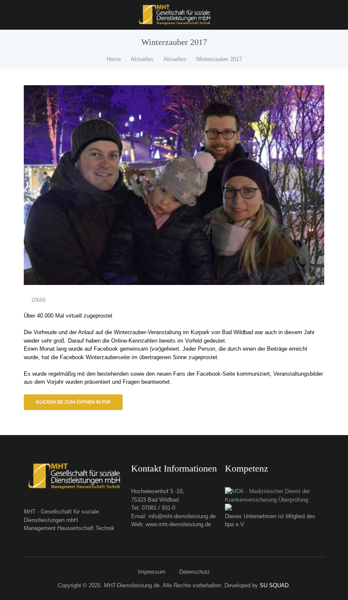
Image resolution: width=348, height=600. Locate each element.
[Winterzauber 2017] (174, 185)
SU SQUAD (274, 585)
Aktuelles (142, 59)
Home (114, 59)
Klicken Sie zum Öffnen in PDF (73, 402)
